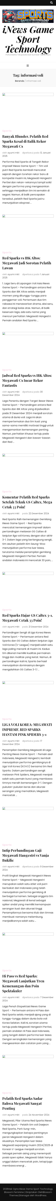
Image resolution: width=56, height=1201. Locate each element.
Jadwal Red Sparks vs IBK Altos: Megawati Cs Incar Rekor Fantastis (27, 380)
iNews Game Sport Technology (28, 39)
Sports (7, 131)
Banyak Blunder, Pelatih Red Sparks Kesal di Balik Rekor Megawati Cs (25, 141)
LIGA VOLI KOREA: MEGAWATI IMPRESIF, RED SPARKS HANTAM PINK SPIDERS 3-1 (27, 729)
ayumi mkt (13, 152)
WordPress (40, 1195)
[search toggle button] (51, 3)
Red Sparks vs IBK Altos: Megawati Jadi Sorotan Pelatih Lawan (26, 263)
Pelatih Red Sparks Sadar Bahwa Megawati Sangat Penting (22, 1103)
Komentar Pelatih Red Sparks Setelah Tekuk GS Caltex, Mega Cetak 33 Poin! (27, 502)
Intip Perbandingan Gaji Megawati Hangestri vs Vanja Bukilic (25, 855)
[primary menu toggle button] (28, 66)
